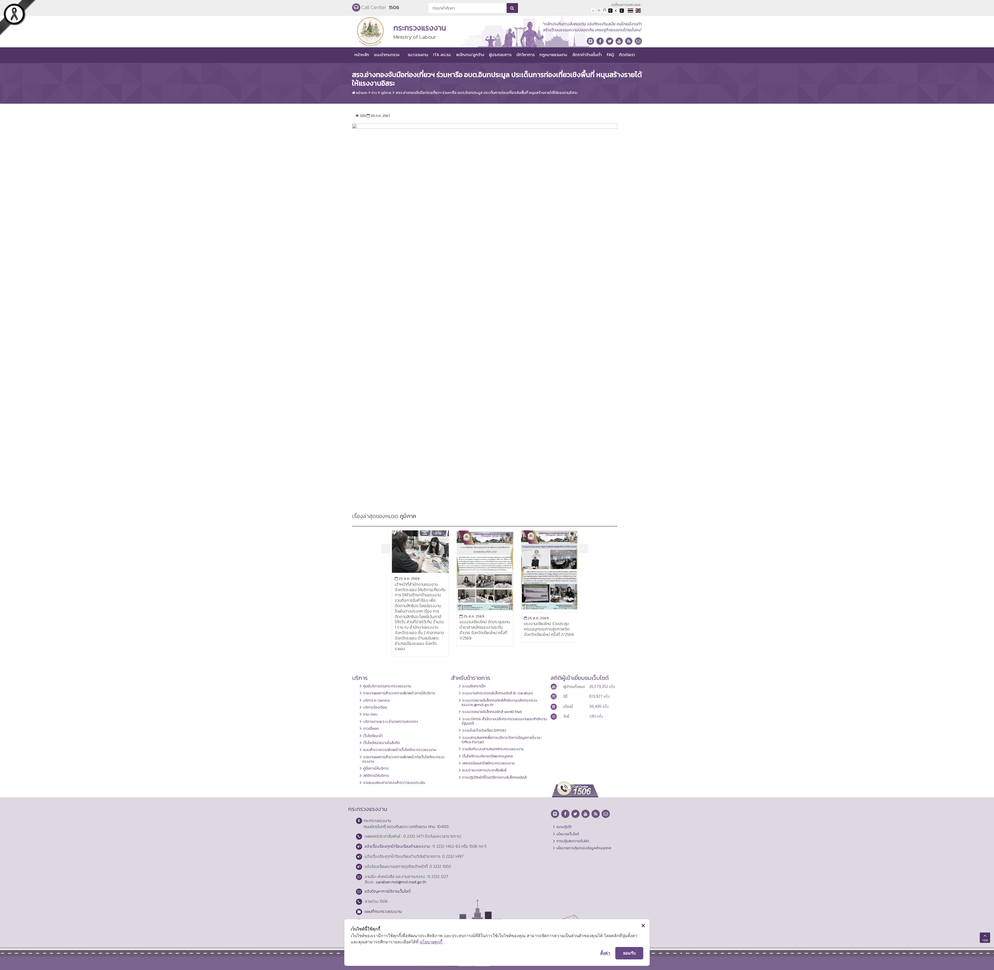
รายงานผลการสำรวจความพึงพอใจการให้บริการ (399, 693)
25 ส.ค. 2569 (407, 578)
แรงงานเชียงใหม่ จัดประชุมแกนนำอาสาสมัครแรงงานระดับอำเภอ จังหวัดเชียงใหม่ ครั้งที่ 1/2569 (484, 630)
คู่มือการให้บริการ (376, 768)
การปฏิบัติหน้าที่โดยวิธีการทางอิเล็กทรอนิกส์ (494, 777)
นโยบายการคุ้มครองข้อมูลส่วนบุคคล (584, 848)
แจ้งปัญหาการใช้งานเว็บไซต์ (388, 891)
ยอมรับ (629, 953)
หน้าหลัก (361, 54)
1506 (394, 7)
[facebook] (600, 41)
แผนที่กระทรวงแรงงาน (383, 911)
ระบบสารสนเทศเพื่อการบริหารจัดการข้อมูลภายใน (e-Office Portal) (502, 740)
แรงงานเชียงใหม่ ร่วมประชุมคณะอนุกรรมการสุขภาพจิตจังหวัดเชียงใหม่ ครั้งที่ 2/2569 (549, 628)
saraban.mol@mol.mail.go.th (401, 882)
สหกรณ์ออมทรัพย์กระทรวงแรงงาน (488, 763)
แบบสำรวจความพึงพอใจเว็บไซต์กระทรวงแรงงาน (399, 750)
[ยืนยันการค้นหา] (512, 8)
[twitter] (609, 41)
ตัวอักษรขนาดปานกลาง (599, 11)
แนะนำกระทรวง (386, 54)
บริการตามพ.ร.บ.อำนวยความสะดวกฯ (390, 721)
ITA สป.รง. (442, 54)
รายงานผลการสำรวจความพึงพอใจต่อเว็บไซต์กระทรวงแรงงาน (403, 759)
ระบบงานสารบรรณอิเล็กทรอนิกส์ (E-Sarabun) (497, 693)
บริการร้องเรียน (375, 707)
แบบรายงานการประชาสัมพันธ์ (484, 770)
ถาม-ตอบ (370, 714)
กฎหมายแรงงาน (553, 54)
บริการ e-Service (376, 700)
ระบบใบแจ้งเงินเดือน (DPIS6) (484, 730)
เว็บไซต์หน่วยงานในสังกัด (381, 743)
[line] (590, 41)
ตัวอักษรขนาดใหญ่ (605, 11)
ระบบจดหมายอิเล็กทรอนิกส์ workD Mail (492, 712)
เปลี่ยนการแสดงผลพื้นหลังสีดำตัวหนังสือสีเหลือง (622, 11)
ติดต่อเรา (627, 54)
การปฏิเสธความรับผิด (573, 841)
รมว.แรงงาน (418, 54)
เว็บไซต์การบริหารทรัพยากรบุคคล (487, 756)
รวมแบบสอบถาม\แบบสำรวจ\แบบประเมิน (394, 782)
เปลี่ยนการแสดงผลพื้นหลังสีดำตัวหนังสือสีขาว (610, 11)
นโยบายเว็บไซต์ (568, 834)
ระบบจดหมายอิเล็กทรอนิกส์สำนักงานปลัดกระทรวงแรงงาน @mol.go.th (499, 702)
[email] (638, 41)
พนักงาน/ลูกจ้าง (470, 54)
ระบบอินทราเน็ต (474, 686)
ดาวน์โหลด (371, 728)
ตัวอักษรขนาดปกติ (593, 11)
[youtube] (619, 41)
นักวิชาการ (525, 54)
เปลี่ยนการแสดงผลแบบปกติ (616, 11)
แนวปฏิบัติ (564, 827)
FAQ (610, 54)
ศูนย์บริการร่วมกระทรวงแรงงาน (387, 686)
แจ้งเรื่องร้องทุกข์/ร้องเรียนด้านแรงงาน (397, 846)
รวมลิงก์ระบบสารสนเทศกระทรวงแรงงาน (493, 749)
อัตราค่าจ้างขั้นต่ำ (587, 54)
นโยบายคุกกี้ (431, 941)
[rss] (628, 41)
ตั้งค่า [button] (605, 953)
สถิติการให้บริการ (376, 775)
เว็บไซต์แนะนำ (373, 736)
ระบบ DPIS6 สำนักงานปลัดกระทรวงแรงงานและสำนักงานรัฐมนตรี (504, 721)
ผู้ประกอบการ (500, 54)
